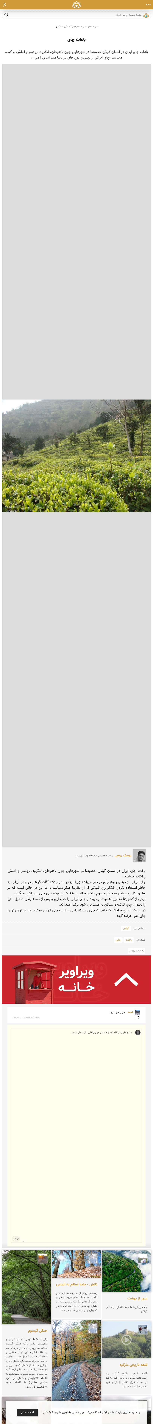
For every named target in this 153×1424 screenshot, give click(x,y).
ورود (5, 4)
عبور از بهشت (137, 1299)
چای (118, 940)
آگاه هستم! (27, 1412)
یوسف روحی (123, 855)
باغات (128, 940)
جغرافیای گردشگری (71, 26)
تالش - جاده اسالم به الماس (76, 1284)
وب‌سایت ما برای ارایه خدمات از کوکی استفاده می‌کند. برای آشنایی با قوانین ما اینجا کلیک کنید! (90, 1412)
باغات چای (76, 39)
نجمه (130, 1012)
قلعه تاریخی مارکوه (133, 1365)
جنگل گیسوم (37, 1331)
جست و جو (6, 15)
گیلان (58, 26)
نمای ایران (87, 26)
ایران (97, 26)
